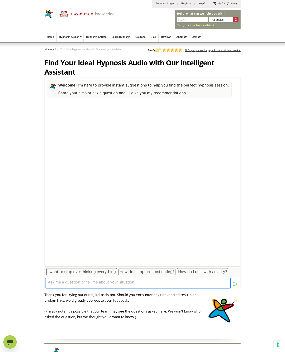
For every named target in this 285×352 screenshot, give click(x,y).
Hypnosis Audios (69, 37)
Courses (140, 37)
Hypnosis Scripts (96, 37)
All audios (218, 19)
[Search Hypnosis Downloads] (235, 19)
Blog (153, 37)
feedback (120, 300)
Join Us (196, 37)
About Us (181, 37)
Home (50, 37)
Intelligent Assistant (202, 25)
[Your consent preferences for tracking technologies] (278, 345)
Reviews (166, 37)
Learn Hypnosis (121, 37)
